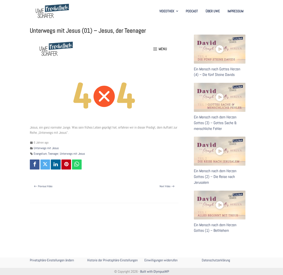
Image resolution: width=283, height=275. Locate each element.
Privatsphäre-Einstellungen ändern (52, 260)
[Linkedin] (55, 164)
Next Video (165, 186)
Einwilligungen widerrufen (161, 260)
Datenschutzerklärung (216, 260)
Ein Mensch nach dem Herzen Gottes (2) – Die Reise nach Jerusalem (215, 177)
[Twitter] (45, 164)
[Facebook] (34, 164)
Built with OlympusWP (154, 271)
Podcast (192, 11)
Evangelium (40, 154)
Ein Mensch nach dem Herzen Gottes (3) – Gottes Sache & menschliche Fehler (215, 123)
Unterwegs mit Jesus (46, 148)
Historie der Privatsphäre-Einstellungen (112, 260)
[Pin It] (66, 164)
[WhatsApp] (77, 164)
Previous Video (45, 186)
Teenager (53, 154)
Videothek (166, 11)
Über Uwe (213, 11)
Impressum (236, 11)
